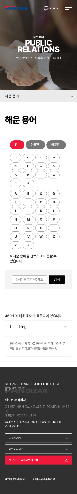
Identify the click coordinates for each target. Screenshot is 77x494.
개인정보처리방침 (15, 479)
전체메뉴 (68, 8)
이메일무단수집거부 (44, 479)
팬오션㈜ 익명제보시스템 (23, 460)
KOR (53, 8)
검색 (57, 279)
